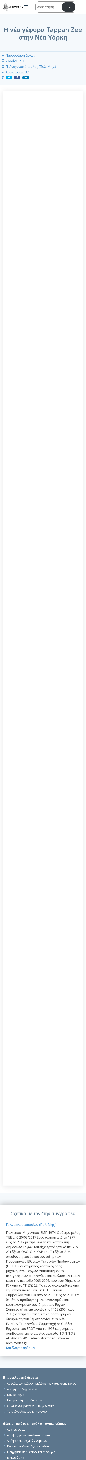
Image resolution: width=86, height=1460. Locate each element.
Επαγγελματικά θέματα (20, 1378)
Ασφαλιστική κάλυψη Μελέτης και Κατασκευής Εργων (41, 1383)
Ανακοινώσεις (16, 1429)
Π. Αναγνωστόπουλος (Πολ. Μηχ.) (31, 66)
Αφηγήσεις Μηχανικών (22, 1389)
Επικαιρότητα (15, 1457)
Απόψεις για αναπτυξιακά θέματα (28, 1435)
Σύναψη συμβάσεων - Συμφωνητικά (30, 1406)
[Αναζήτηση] (68, 7)
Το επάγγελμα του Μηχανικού (27, 1411)
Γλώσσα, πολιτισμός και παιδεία (28, 1446)
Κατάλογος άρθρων (20, 1348)
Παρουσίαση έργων (20, 55)
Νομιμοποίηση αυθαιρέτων (25, 1400)
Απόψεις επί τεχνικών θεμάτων (27, 1441)
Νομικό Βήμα (15, 1395)
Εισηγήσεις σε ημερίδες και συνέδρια (31, 1452)
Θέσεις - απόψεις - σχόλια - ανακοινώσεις (34, 1424)
